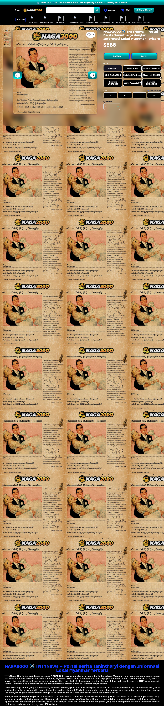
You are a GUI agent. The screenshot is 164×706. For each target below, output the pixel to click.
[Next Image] (92, 75)
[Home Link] (32, 10)
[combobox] (70, 10)
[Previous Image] (17, 75)
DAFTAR (117, 56)
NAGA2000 (57, 676)
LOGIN (144, 56)
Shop (17, 10)
